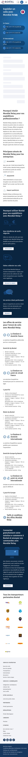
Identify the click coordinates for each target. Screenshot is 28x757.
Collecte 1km (6, 687)
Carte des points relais (9, 699)
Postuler (5, 721)
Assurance (5, 675)
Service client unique (8, 677)
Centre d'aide (6, 733)
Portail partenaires (8, 706)
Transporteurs (6, 670)
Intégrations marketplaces (10, 685)
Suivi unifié (6, 691)
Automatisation (7, 689)
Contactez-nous (7, 735)
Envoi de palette (7, 668)
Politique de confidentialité (10, 750)
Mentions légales (7, 746)
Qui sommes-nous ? (8, 729)
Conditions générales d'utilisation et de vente (15, 748)
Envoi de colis (6, 666)
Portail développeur (8, 714)
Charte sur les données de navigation (12, 752)
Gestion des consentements (10, 754)
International (6, 673)
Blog (4, 731)
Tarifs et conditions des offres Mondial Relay (14, 517)
